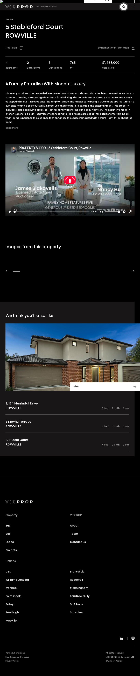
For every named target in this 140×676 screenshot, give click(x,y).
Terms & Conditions (15, 653)
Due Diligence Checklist (17, 657)
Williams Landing (17, 580)
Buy (7, 525)
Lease (9, 542)
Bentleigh (12, 612)
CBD (8, 571)
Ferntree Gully (79, 596)
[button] (123, 6)
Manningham (79, 588)
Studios (110, 661)
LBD (133, 657)
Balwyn (10, 604)
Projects (11, 550)
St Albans (76, 604)
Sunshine (76, 612)
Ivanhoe (11, 588)
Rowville (11, 620)
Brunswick (77, 571)
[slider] (51, 211)
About (74, 525)
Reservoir (76, 580)
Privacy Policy (12, 661)
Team (74, 534)
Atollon (119, 661)
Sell (7, 534)
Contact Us (78, 542)
